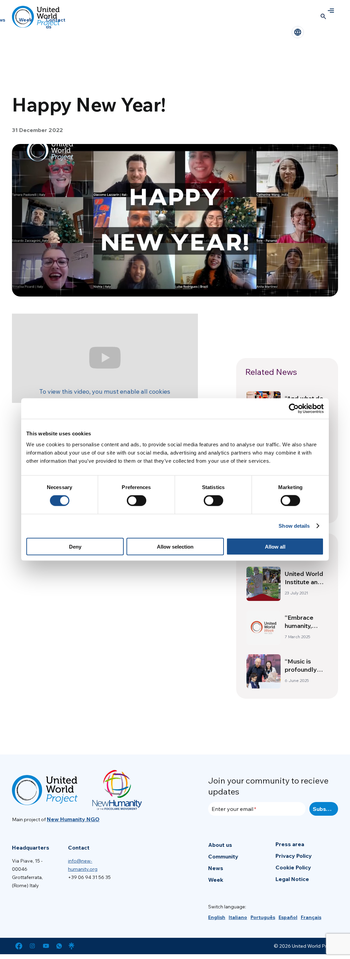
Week (25, 20)
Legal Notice (292, 879)
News (215, 868)
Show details (294, 526)
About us (220, 844)
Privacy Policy (293, 855)
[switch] (136, 500)
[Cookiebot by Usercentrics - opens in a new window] (294, 409)
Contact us (55, 23)
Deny (75, 546)
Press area (289, 844)
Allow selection (175, 546)
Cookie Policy (293, 867)
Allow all (275, 546)
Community (223, 856)
